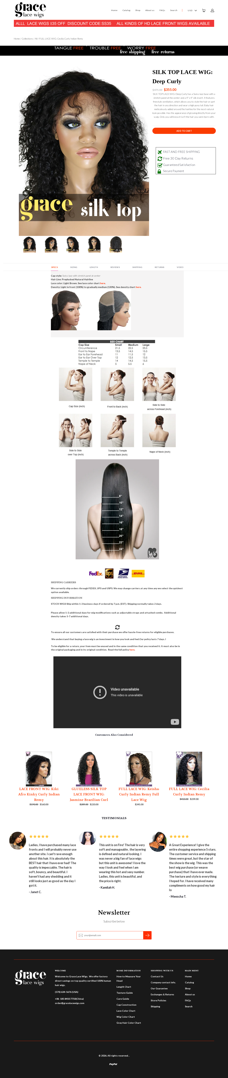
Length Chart (124, 986)
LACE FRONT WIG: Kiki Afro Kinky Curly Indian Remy (39, 794)
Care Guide (123, 998)
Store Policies (158, 1000)
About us (150, 10)
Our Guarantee (159, 988)
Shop (137, 10)
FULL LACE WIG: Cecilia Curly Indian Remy (189, 792)
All (36, 38)
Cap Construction (126, 1004)
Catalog (126, 10)
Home (114, 10)
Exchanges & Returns (162, 994)
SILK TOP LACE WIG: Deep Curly (182, 77)
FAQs (162, 10)
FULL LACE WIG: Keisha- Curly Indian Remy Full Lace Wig (139, 794)
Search (173, 10)
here (132, 649)
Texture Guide (125, 992)
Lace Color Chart (126, 1010)
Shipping (155, 1006)
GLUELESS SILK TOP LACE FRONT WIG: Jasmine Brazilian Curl (89, 794)
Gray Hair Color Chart (129, 1022)
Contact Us (157, 976)
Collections (27, 38)
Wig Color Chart (126, 1016)
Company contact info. (163, 982)
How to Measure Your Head (129, 978)
